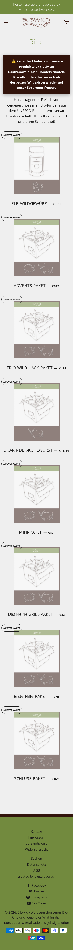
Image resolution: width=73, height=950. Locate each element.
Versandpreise (36, 843)
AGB (36, 870)
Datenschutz (36, 864)
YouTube (39, 903)
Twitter (38, 891)
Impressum (36, 837)
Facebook (38, 885)
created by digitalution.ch (36, 876)
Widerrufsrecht (36, 849)
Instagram (39, 897)
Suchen (36, 858)
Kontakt (36, 831)
